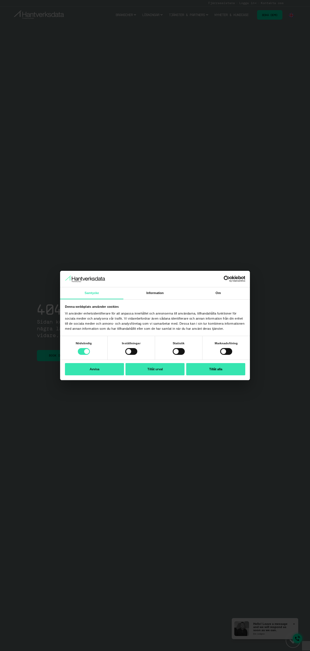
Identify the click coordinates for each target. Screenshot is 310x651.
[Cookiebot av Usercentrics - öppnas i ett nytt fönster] (226, 279)
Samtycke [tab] (92, 293)
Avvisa (94, 369)
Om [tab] (218, 293)
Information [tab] (155, 293)
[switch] (131, 351)
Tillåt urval (155, 369)
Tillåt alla (215, 369)
